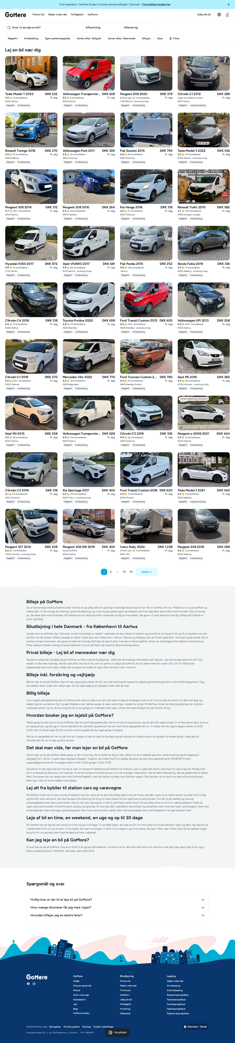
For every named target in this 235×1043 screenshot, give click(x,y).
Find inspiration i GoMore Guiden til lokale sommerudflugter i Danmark (115, 4)
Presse (76, 990)
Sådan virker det (57, 14)
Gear (160, 38)
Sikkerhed (125, 1013)
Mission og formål (82, 985)
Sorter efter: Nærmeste (121, 38)
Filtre (176, 38)
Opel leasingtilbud (176, 1009)
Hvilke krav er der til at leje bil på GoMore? (61, 899)
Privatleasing (173, 985)
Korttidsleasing (175, 990)
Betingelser (55, 1026)
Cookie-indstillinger (103, 1026)
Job (75, 1004)
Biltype (146, 38)
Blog (75, 1009)
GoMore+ (93, 14)
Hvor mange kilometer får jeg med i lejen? (60, 907)
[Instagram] (34, 984)
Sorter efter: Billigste (89, 38)
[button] (230, 4)
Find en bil (38, 14)
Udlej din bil (204, 14)
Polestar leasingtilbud (178, 1013)
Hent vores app (81, 995)
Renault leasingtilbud (177, 995)
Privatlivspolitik (72, 1026)
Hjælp (76, 981)
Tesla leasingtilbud (176, 999)
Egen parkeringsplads (57, 38)
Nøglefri (12, 38)
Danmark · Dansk (197, 1026)
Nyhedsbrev (79, 999)
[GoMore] (15, 14)
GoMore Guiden (81, 1013)
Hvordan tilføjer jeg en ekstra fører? (56, 915)
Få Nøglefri (77, 14)
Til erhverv (125, 990)
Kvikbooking (31, 38)
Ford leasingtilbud (176, 1004)
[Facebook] (28, 984)
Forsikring (125, 1009)
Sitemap (86, 1026)
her (147, 726)
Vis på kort (120, 1032)
